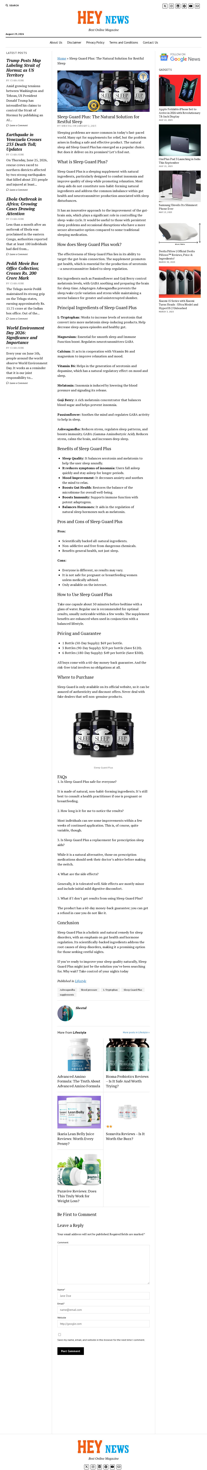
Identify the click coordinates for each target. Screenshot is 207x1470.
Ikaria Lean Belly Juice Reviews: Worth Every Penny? (75, 1138)
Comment (62, 1242)
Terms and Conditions (123, 42)
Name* (61, 1289)
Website (61, 1317)
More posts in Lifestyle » (136, 1032)
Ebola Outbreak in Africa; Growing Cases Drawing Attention (24, 206)
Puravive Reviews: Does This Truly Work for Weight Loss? (76, 1196)
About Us (56, 42)
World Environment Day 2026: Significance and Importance (25, 335)
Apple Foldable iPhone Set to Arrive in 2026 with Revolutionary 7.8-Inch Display (179, 112)
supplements (67, 994)
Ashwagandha (67, 989)
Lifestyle (80, 981)
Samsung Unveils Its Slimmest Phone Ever (178, 206)
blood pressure (89, 989)
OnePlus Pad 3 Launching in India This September (179, 161)
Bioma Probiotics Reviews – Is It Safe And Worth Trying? (127, 1081)
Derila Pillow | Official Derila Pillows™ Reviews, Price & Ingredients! (177, 254)
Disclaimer (74, 42)
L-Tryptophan (110, 989)
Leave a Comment (18, 125)
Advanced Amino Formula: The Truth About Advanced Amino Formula (78, 1081)
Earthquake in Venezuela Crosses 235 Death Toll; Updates (23, 142)
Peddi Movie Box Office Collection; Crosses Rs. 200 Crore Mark (22, 270)
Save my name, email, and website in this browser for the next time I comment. (101, 1339)
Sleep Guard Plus (133, 989)
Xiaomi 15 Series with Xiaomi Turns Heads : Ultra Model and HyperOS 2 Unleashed (178, 304)
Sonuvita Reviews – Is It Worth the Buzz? (125, 1136)
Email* (60, 1303)
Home (61, 58)
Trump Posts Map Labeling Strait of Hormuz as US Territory (23, 67)
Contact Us (150, 42)
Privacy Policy (95, 42)
